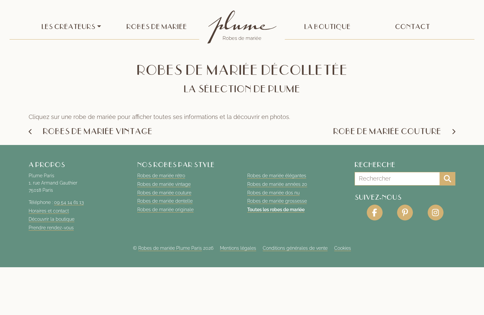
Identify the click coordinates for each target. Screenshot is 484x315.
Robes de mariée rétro (161, 175)
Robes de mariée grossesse (277, 201)
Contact (412, 27)
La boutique (327, 27)
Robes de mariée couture (164, 192)
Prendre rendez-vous (51, 227)
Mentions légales (238, 247)
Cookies (342, 247)
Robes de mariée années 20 (277, 184)
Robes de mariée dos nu (273, 192)
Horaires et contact (49, 210)
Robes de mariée (156, 27)
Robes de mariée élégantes (276, 175)
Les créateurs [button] (68, 27)
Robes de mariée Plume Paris (170, 247)
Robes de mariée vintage (164, 184)
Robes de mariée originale (165, 209)
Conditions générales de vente (295, 247)
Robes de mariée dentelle (165, 201)
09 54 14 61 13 (69, 202)
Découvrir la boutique (51, 219)
